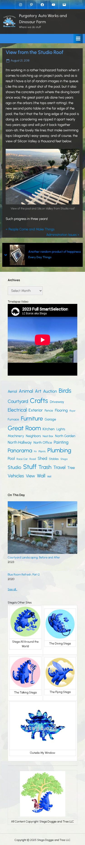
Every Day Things (39, 257)
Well (49, 476)
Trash (44, 467)
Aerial (12, 391)
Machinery (16, 436)
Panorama (20, 450)
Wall (41, 475)
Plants (42, 451)
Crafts (39, 401)
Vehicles (16, 475)
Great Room (24, 428)
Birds (65, 390)
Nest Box (48, 436)
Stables (54, 459)
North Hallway (20, 442)
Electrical (17, 410)
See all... (12, 589)
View (30, 475)
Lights (60, 429)
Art (38, 391)
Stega (64, 459)
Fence (49, 410)
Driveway (57, 402)
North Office (43, 442)
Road (32, 459)
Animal (26, 391)
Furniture (32, 418)
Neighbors (33, 436)
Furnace (13, 419)
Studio (14, 467)
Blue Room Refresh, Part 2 (24, 574)
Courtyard (18, 401)
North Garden (65, 436)
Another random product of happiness (54, 251)
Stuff (29, 467)
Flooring (61, 410)
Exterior (36, 410)
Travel (59, 467)
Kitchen (49, 429)
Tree (71, 467)
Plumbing (59, 450)
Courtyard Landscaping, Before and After (34, 557)
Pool (11, 458)
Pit (35, 451)
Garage (50, 419)
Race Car (22, 459)
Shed (42, 458)
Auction (50, 391)
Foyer (72, 410)
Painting (61, 442)
